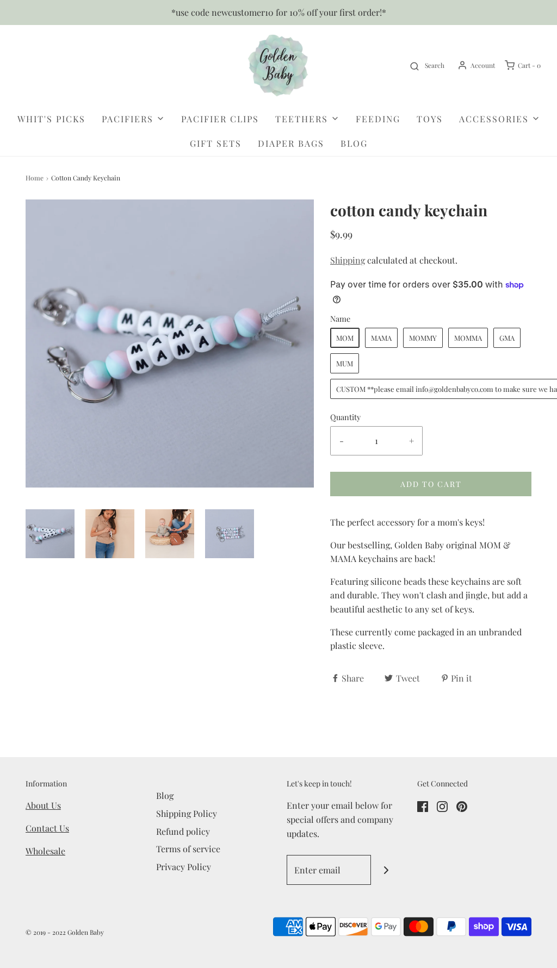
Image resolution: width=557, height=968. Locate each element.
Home (35, 177)
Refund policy (183, 831)
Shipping (347, 260)
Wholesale (45, 851)
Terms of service (188, 848)
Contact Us (47, 828)
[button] (50, 533)
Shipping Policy (186, 813)
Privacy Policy (183, 866)
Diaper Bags (291, 143)
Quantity (345, 416)
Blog (354, 143)
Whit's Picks (51, 118)
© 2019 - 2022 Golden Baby (65, 932)
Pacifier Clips (220, 118)
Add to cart (431, 484)
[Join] (386, 870)
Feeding (378, 118)
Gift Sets (216, 143)
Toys (430, 118)
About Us (43, 805)
